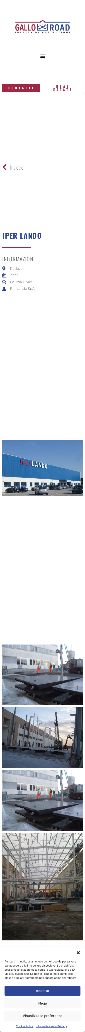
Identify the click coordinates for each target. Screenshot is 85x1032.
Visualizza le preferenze (42, 1016)
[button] (78, 952)
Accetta (42, 991)
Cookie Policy (25, 1026)
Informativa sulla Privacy (51, 1026)
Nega (42, 1003)
